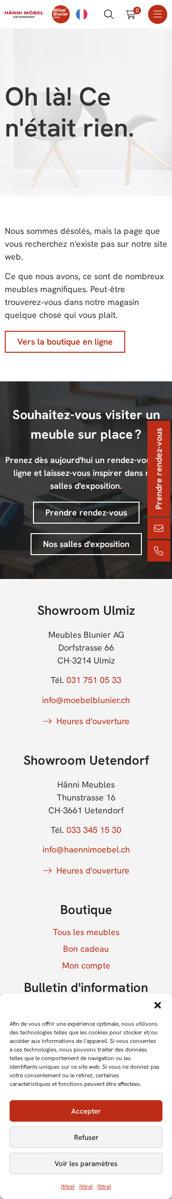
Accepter (86, 1111)
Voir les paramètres (86, 1163)
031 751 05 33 (93, 679)
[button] (157, 1005)
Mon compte (86, 965)
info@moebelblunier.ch (86, 699)
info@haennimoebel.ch (86, 849)
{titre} (68, 1186)
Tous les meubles (86, 932)
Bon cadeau (86, 949)
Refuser (86, 1137)
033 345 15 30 (93, 829)
